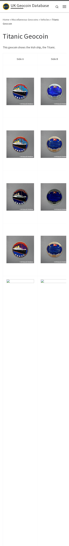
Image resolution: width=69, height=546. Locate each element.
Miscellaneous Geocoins (25, 19)
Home (6, 19)
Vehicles (45, 19)
